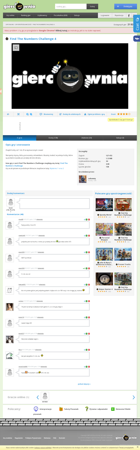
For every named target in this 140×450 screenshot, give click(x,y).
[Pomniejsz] (27, 114)
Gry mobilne (7, 438)
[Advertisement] (70, 126)
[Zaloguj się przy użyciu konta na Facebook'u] (129, 15)
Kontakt (62, 438)
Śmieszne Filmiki (123, 409)
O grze (19, 138)
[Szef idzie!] (8, 114)
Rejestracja (119, 15)
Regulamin (19, 438)
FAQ (54, 438)
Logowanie (105, 15)
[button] (69, 76)
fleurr (20, 349)
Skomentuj (48, 114)
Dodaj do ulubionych (72, 114)
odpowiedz (40, 219)
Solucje (77, 15)
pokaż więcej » (84, 384)
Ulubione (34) (86, 138)
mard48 (21, 219)
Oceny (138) (53, 138)
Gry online (10, 15)
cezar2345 (21, 252)
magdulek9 (22, 235)
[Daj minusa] (89, 219)
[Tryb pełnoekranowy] (18, 114)
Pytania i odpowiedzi (99, 409)
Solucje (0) (120, 138)
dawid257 (21, 333)
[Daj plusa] (86, 219)
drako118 (21, 317)
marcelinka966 (23, 366)
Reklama (47, 438)
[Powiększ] (31, 114)
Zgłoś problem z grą (96, 114)
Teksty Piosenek (71, 409)
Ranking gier (26, 15)
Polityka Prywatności (33, 438)
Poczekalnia (60, 15)
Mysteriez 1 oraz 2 (57, 168)
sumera (21, 301)
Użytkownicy (42, 15)
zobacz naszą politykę (43, 448)
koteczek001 (22, 284)
